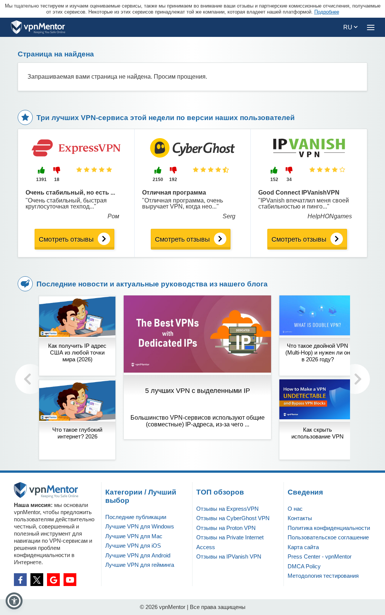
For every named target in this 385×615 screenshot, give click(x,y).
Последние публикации (135, 517)
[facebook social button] (20, 579)
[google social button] (53, 579)
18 (56, 179)
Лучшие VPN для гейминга (139, 565)
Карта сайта (303, 547)
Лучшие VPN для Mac (133, 536)
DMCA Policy (304, 566)
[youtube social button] (70, 579)
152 (274, 179)
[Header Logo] (38, 27)
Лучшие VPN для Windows (139, 526)
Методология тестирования (323, 575)
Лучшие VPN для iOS (133, 545)
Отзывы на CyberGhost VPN (233, 518)
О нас (295, 508)
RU (348, 27)
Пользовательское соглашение (328, 537)
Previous (30, 379)
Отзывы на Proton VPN (226, 528)
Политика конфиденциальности (329, 528)
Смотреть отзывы (66, 239)
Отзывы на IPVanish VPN (228, 556)
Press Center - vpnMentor (320, 556)
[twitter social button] (36, 579)
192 (173, 179)
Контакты (300, 518)
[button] (14, 600)
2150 (158, 179)
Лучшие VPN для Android (137, 555)
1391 (41, 179)
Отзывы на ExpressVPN (227, 508)
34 (289, 179)
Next (355, 379)
